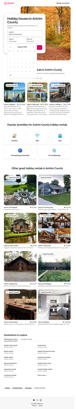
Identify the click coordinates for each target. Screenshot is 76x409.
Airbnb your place (62, 3)
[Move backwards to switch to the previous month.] (10, 47)
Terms (40, 406)
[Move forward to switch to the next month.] (33, 47)
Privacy (34, 406)
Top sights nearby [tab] (26, 339)
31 (10, 75)
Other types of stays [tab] (10, 339)
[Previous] (33, 78)
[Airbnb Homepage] (9, 3)
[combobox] (25, 34)
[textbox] (16, 41)
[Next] (41, 78)
